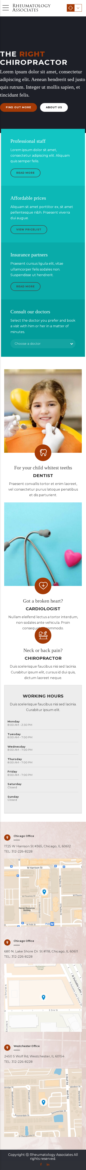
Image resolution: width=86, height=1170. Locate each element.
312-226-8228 (22, 851)
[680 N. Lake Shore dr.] (43, 998)
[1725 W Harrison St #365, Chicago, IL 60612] (43, 893)
